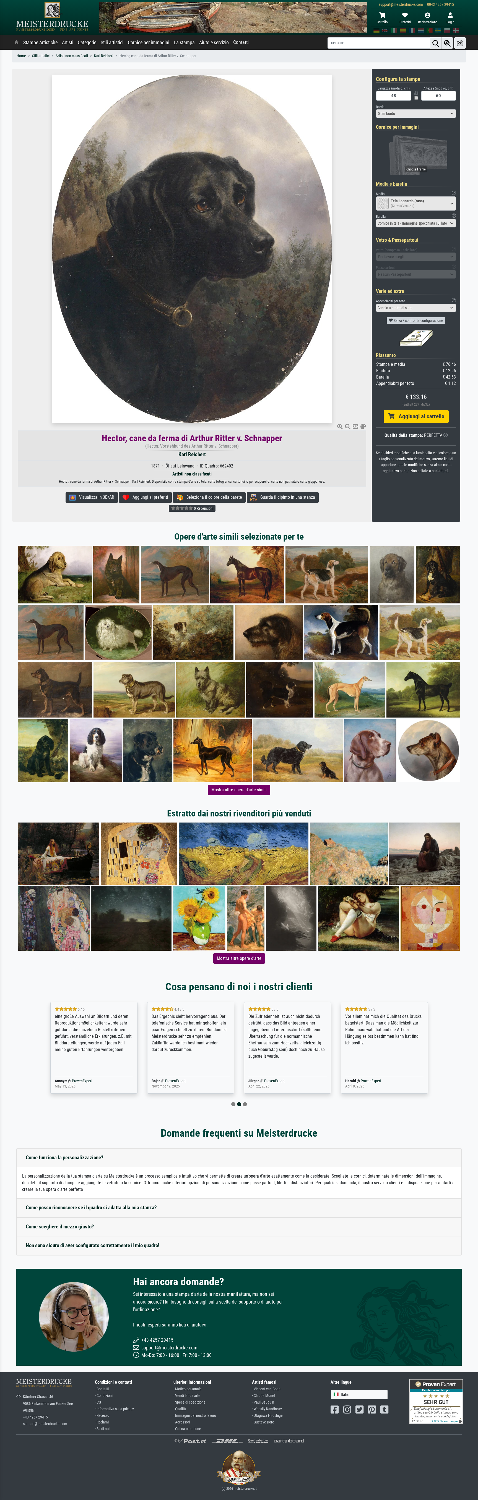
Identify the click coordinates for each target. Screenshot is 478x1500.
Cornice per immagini (148, 42)
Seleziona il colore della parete (212, 497)
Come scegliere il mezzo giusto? (60, 1226)
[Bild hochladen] (460, 43)
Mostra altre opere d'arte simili (239, 789)
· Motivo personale (187, 1389)
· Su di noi (102, 1429)
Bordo (380, 107)
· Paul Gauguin (263, 1402)
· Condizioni (104, 1395)
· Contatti (102, 1389)
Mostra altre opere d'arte (239, 958)
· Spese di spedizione (189, 1402)
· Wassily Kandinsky (267, 1409)
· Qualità (179, 1409)
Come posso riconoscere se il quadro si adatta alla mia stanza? (91, 1207)
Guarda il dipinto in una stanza (286, 497)
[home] (16, 42)
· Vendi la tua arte (186, 1395)
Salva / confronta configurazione (418, 320)
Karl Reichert (103, 56)
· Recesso (102, 1415)
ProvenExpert (81, 1081)
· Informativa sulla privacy (114, 1409)
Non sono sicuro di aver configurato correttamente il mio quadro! (92, 1245)
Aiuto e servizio (214, 42)
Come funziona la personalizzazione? (64, 1157)
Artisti (67, 42)
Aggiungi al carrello (419, 416)
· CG (98, 1402)
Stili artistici (112, 42)
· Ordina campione (187, 1429)
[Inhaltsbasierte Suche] (447, 43)
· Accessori (181, 1422)
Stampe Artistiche (40, 42)
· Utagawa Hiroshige (267, 1415)
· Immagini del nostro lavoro (194, 1415)
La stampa (184, 42)
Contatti (241, 42)
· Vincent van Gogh (266, 1389)
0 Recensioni (203, 508)
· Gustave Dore (263, 1422)
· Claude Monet (263, 1395)
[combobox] (416, 113)
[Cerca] (435, 43)
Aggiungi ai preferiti (148, 497)
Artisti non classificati (72, 56)
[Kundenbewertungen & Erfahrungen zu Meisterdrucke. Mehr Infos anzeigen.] (436, 1401)
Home (21, 56)
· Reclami (102, 1422)
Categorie (87, 42)
